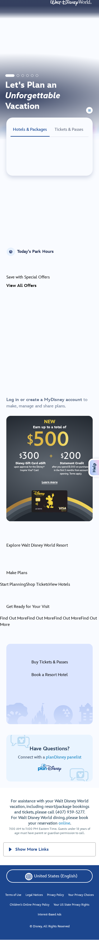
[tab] (10, 75)
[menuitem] (10, 849)
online (64, 823)
